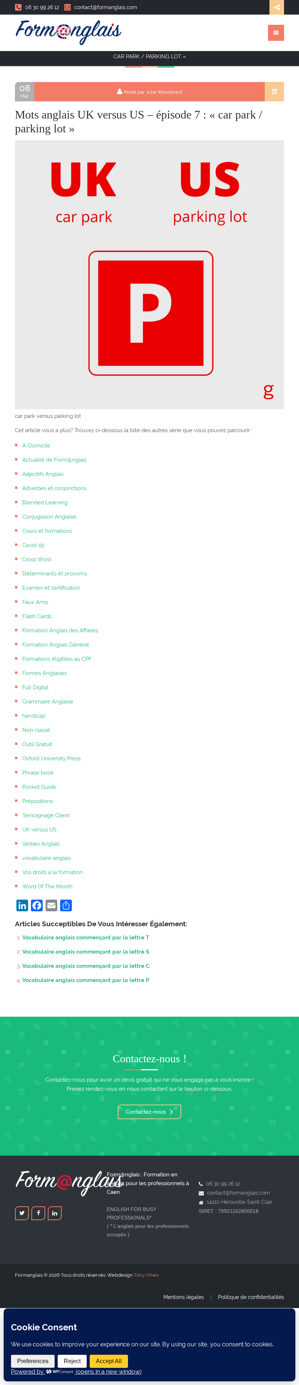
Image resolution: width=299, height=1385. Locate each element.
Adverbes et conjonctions (54, 488)
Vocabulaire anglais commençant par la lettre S (85, 951)
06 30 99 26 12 (42, 7)
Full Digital (35, 687)
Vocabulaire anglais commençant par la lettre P (85, 980)
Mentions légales (183, 1297)
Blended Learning (44, 502)
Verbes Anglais (40, 844)
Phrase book (38, 772)
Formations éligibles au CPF (57, 659)
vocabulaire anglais (46, 858)
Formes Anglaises (44, 673)
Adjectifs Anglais (42, 474)
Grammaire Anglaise (47, 701)
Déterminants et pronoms (54, 573)
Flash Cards (36, 616)
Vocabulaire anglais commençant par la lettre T (85, 937)
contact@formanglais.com (105, 7)
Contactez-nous (146, 1112)
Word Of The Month (47, 886)
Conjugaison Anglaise (49, 516)
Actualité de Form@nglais (54, 460)
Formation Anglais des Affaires (60, 630)
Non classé (36, 730)
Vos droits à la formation (52, 872)
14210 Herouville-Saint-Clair (239, 1202)
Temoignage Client (46, 815)
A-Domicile (36, 445)
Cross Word (36, 559)
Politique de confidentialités (251, 1297)
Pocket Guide (39, 787)
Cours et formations (47, 531)
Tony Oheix (146, 1275)
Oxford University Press (51, 758)
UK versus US (39, 829)
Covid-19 (33, 545)
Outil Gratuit (37, 744)
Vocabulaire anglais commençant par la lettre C (86, 966)
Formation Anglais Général (55, 644)
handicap (33, 716)
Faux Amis (35, 602)
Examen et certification (51, 588)
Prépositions (37, 801)
